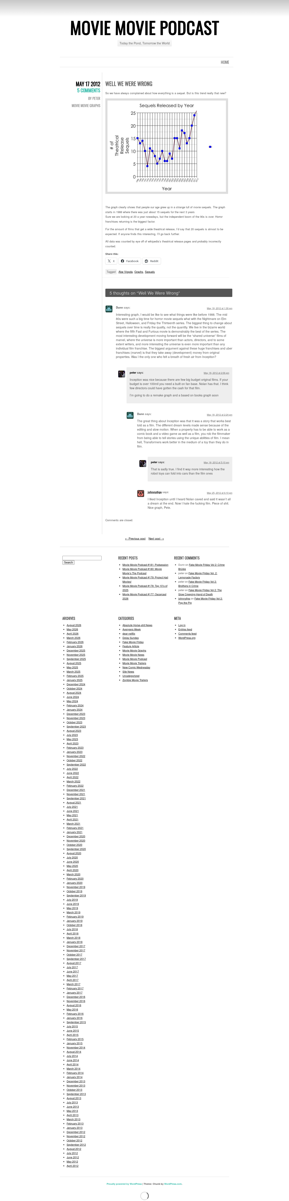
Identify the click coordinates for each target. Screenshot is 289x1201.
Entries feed (185, 629)
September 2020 (76, 849)
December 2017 (76, 946)
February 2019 (75, 916)
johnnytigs (155, 492)
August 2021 (74, 802)
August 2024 (74, 692)
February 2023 (75, 747)
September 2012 (76, 1144)
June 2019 (73, 904)
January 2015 (75, 1043)
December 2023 (76, 713)
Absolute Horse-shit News (137, 625)
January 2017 (75, 992)
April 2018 (72, 933)
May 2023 (72, 739)
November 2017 (76, 950)
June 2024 (73, 697)
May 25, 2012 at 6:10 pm (219, 492)
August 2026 (74, 625)
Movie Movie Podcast (144, 27)
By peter (94, 98)
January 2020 (75, 882)
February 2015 (75, 1039)
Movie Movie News (133, 654)
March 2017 (73, 984)
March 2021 (73, 823)
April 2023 (72, 743)
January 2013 (75, 1127)
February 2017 (75, 988)
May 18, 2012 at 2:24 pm (219, 414)
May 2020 (72, 866)
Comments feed (187, 633)
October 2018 (74, 925)
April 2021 (72, 819)
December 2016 (76, 996)
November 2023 (76, 718)
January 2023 (75, 752)
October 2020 (74, 844)
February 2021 (75, 828)
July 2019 (72, 899)
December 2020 (76, 836)
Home (225, 62)
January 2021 (75, 832)
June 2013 (73, 1106)
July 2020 (72, 857)
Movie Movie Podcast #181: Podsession (145, 564)
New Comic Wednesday (136, 667)
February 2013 (75, 1123)
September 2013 (76, 1094)
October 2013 (74, 1089)
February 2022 (75, 785)
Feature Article (130, 646)
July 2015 (72, 1026)
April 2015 (72, 1034)
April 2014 (72, 1064)
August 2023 (74, 730)
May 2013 (72, 1111)
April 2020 (72, 870)
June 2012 (73, 1157)
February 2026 (75, 642)
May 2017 (72, 975)
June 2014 (73, 1060)
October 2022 (74, 760)
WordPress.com (173, 1183)
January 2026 (75, 646)
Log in (182, 625)
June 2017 (73, 971)
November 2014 (76, 1047)
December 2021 (76, 790)
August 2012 (74, 1149)
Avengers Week (131, 629)
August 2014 (74, 1051)
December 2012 (76, 1132)
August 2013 (74, 1098)
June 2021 (73, 811)
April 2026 (72, 633)
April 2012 (72, 1165)
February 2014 (75, 1073)
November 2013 (76, 1085)
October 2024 (74, 688)
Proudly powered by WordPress (124, 1183)
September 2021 (76, 798)
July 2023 (72, 735)
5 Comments (88, 90)
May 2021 (72, 815)
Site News (128, 671)
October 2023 (74, 722)
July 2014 (72, 1056)
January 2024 (75, 709)
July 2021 (72, 806)
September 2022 (76, 764)
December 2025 (76, 650)
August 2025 (74, 663)
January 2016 (75, 1018)
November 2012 (76, 1136)
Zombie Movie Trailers (135, 680)
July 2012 (72, 1153)
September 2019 (76, 895)
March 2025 (73, 671)
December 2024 (76, 684)
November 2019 (76, 887)
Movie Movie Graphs (86, 105)
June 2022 (73, 773)
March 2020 (73, 874)
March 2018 (73, 937)
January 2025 (75, 680)
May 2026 (72, 629)
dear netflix (128, 633)
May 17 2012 (88, 84)
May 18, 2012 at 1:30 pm (219, 308)
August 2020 (74, 853)
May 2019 (72, 908)
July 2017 (72, 967)
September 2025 (76, 659)
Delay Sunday (130, 637)
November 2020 (76, 840)
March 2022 (73, 781)
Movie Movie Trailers (134, 663)
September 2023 (76, 726)
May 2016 (72, 1009)
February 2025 (75, 675)
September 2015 (76, 1022)
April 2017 (72, 980)
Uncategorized (130, 675)
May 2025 (72, 667)
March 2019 (73, 912)
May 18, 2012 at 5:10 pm (216, 462)
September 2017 (76, 958)
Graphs (138, 272)
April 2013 (72, 1115)
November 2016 (76, 1001)
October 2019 (74, 891)
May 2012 (72, 1161)
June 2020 (73, 861)
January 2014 (75, 1077)
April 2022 (72, 777)
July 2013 (72, 1102)
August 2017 (74, 963)
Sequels (150, 272)
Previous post (135, 538)
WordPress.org (186, 637)
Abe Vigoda (125, 272)
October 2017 (74, 954)
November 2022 (76, 756)
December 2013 (76, 1081)
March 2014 (73, 1068)
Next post (156, 538)
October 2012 (74, 1140)
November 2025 (76, 654)
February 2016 (75, 1013)
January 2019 (75, 920)
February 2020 (75, 878)
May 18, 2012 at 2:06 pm (216, 372)
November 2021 (76, 794)
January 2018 (75, 942)
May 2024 (72, 701)
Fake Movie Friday (133, 642)
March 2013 (73, 1119)
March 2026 (73, 637)
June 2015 (73, 1030)
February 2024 (75, 705)
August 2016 (74, 1005)
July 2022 (72, 768)
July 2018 (72, 929)
